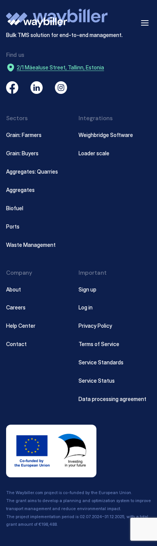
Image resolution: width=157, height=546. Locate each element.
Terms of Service (98, 344)
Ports (12, 226)
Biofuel (14, 208)
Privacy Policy (95, 325)
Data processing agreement (112, 399)
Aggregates (20, 190)
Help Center (20, 325)
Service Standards (100, 362)
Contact (16, 344)
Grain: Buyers (22, 153)
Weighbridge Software (105, 135)
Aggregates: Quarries (32, 171)
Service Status (96, 380)
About (13, 289)
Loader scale (93, 153)
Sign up (87, 289)
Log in (85, 307)
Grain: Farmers (24, 135)
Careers (16, 307)
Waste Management (31, 245)
